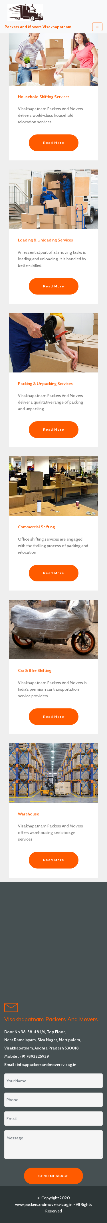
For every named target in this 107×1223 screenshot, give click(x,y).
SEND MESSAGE (53, 1176)
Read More (53, 143)
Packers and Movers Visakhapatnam (38, 26)
